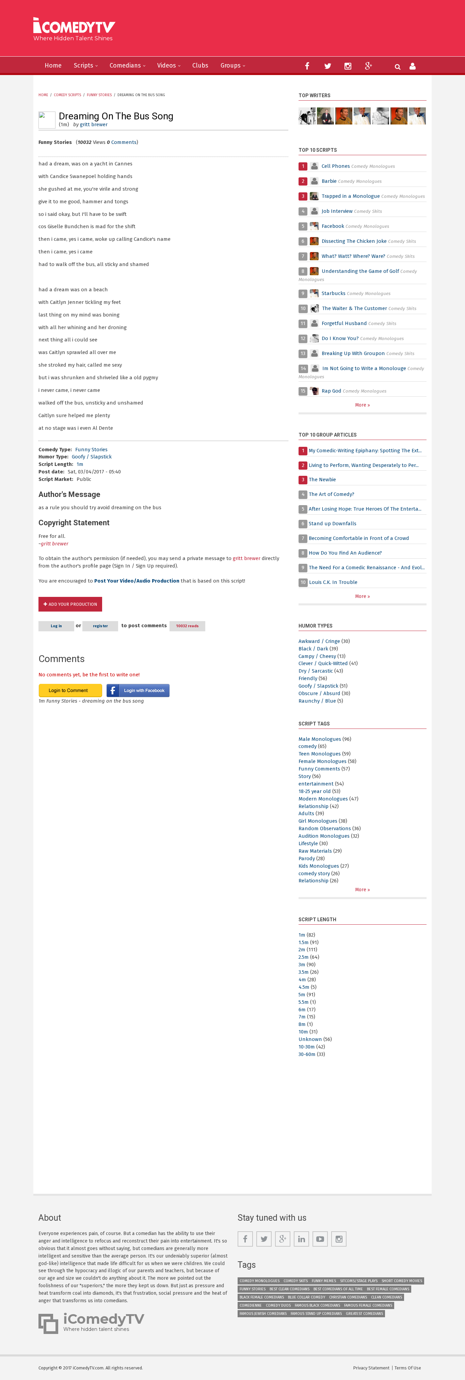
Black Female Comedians (262, 1297)
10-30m (307, 1047)
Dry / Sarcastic (316, 671)
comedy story (314, 873)
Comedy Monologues (259, 1281)
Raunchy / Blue (317, 701)
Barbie (329, 181)
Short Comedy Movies (402, 1281)
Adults (306, 813)
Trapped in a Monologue (351, 196)
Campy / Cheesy (317, 656)
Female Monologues (323, 761)
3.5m (304, 972)
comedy (308, 746)
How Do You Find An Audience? (345, 553)
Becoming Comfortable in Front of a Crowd (359, 538)
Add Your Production (73, 604)
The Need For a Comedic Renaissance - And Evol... (367, 567)
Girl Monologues (318, 821)
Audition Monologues (324, 836)
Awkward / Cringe (319, 641)
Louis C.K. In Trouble (333, 582)
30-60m (307, 1054)
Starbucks (334, 293)
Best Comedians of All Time (338, 1289)
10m (303, 1032)
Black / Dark (313, 649)
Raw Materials (315, 851)
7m (302, 1017)
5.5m (304, 1002)
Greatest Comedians (364, 1313)
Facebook (334, 226)
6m (302, 1010)
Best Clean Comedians (289, 1289)
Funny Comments (319, 769)
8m (302, 1024)
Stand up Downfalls (332, 523)
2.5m (304, 957)
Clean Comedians (386, 1297)
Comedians (125, 65)
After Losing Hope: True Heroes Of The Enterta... (365, 509)
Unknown (310, 1039)
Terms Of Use (408, 1368)
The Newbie (322, 479)
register (100, 626)
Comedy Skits (296, 1281)
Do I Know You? (340, 338)
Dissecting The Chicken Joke (354, 241)
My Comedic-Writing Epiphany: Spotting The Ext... (365, 450)
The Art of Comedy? (331, 494)
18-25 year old (315, 791)
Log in (56, 626)
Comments (124, 142)
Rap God (331, 391)
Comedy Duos (278, 1305)
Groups (231, 65)
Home (53, 65)
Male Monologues (320, 739)
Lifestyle (308, 843)
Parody (307, 858)
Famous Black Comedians (317, 1305)
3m (302, 964)
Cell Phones (336, 166)
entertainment (316, 784)
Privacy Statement (371, 1368)
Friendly (308, 678)
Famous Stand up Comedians (316, 1313)
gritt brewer (94, 124)
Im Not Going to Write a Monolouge (364, 368)
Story (305, 776)
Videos (166, 65)
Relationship (313, 806)
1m (80, 464)
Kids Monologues (319, 866)
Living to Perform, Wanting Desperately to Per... (364, 465)
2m (302, 949)
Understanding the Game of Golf (360, 271)
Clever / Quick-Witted (323, 663)
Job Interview (337, 211)
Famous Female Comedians (368, 1305)
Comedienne (251, 1305)
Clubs (200, 65)
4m (302, 980)
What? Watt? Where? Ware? (353, 256)
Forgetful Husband (344, 323)
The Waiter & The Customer (354, 308)
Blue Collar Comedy (306, 1297)
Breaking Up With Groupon (353, 353)
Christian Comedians (348, 1297)
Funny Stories (99, 95)
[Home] (77, 26)
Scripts (83, 65)
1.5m (304, 942)
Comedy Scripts (67, 95)
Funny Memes (324, 1281)
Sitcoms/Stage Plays (359, 1281)
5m (302, 995)
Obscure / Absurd (319, 693)
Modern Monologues (323, 799)
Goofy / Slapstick (92, 457)
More (361, 405)
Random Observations (325, 828)
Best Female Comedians (388, 1289)
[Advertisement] (285, 30)
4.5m (304, 987)
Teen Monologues (320, 754)
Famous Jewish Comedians (263, 1313)
